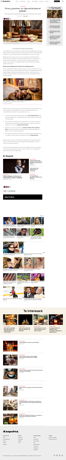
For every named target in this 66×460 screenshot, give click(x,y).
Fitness (28, 1)
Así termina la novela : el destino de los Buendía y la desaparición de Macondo (55, 21)
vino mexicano (12, 191)
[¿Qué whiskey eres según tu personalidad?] (10, 346)
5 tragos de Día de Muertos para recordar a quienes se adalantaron (55, 330)
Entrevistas (41, 1)
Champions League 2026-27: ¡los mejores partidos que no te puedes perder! (55, 26)
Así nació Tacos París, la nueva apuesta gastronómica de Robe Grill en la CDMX (28, 357)
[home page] (6, 1)
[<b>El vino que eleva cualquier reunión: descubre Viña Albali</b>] (10, 391)
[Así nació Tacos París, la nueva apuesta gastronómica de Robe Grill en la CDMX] (10, 360)
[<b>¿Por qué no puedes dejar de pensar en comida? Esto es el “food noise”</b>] (10, 319)
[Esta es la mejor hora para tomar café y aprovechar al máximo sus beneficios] (10, 374)
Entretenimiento (22, 1)
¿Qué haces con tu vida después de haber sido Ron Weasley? (55, 31)
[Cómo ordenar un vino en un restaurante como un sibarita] (16, 166)
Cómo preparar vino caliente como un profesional (34, 169)
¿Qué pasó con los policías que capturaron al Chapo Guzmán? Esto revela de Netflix (55, 37)
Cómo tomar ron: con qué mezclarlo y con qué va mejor (40, 329)
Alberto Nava (25, 16)
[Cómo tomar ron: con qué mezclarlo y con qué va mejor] (41, 319)
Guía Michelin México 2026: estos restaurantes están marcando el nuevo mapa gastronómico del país (30, 402)
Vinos (5, 191)
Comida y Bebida (34, 1)
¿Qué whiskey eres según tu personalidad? (29, 342)
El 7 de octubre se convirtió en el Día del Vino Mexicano (36, 177)
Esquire (10, 179)
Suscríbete (57, 1)
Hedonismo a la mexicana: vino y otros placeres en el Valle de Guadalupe (55, 42)
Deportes (47, 1)
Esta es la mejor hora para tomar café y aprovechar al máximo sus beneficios (31, 371)
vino (14, 51)
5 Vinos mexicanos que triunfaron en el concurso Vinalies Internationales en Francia (36, 162)
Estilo (17, 1)
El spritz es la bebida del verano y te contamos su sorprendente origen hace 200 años (30, 416)
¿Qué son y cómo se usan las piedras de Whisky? (24, 329)
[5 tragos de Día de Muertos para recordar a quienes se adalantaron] (56, 319)
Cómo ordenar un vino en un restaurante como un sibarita (12, 177)
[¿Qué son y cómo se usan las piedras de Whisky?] (25, 319)
